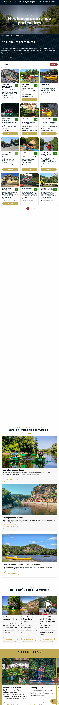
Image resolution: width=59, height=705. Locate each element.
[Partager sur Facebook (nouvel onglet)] (2, 57)
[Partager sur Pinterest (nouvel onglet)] (8, 57)
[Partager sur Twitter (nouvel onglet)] (5, 57)
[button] (3, 680)
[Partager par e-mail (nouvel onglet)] (11, 57)
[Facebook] (24, 3)
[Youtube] (30, 3)
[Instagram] (26, 3)
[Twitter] (28, 3)
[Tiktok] (35, 3)
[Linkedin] (33, 3)
